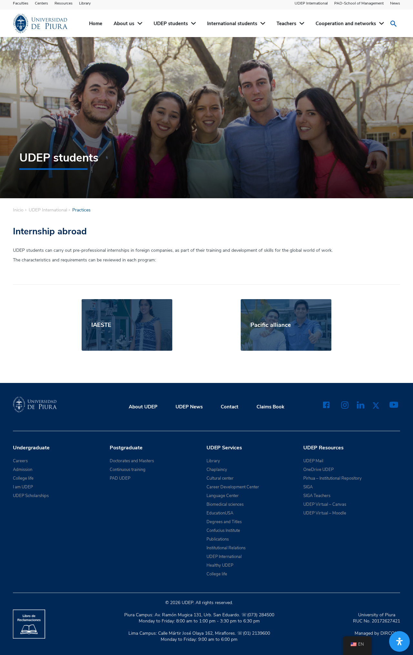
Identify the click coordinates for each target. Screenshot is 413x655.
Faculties (20, 3)
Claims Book (270, 407)
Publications (217, 539)
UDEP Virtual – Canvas (324, 504)
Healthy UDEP (219, 565)
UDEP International (311, 3)
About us (124, 23)
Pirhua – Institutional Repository (332, 478)
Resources (64, 3)
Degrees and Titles (224, 522)
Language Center (222, 496)
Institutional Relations (226, 548)
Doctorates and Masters (132, 461)
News (395, 3)
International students (232, 23)
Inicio (18, 210)
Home (95, 23)
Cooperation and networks (346, 23)
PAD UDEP (120, 478)
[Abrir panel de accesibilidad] (399, 641)
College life (23, 478)
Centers (41, 3)
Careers (20, 461)
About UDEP (143, 407)
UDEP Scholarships (31, 496)
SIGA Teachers (316, 496)
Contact (229, 407)
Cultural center (220, 478)
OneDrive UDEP (318, 470)
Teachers (286, 23)
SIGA (308, 487)
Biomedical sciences (225, 504)
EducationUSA (219, 513)
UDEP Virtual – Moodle (324, 513)
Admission (22, 470)
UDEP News (189, 407)
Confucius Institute (223, 530)
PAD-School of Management (359, 3)
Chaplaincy (216, 470)
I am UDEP (23, 487)
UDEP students (171, 23)
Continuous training (128, 470)
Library (85, 3)
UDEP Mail (313, 461)
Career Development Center (232, 487)
